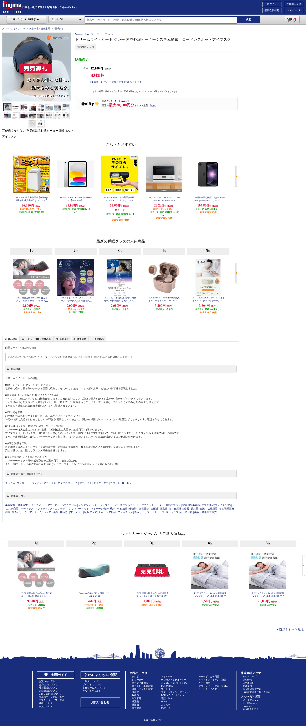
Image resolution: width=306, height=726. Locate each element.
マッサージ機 (98, 508)
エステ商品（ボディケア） (21, 508)
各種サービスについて (94, 687)
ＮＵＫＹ (127, 483)
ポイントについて (92, 684)
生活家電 (136, 698)
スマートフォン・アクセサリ (176, 692)
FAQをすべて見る (92, 690)
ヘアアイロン (52, 505)
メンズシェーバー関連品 (113, 505)
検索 (248, 19)
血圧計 (154, 508)
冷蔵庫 (135, 692)
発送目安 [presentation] (81, 339)
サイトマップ (249, 676)
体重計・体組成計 (117, 508)
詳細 (152, 105)
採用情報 (247, 679)
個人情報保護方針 (252, 689)
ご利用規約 (248, 682)
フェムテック (125, 512)
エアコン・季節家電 (142, 686)
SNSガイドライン (252, 708)
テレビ (135, 676)
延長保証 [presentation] (64, 339)
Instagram (247, 706)
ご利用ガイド (293, 4)
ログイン (272, 4)
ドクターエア (100, 483)
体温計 (163, 508)
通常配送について (48, 687)
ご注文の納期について (50, 694)
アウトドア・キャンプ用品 (212, 679)
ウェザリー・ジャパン (29, 483)
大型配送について (48, 690)
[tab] (11, 338)
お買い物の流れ (47, 681)
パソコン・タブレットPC (174, 682)
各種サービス (46, 703)
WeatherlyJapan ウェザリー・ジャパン (94, 34)
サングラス (172, 512)
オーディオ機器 (140, 682)
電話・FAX (166, 698)
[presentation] (10, 338)
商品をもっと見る (291, 629)
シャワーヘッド (80, 508)
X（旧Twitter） (250, 703)
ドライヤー (37, 505)
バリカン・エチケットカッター (146, 505)
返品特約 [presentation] (99, 339)
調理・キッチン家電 (142, 689)
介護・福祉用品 (208, 508)
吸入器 (194, 508)
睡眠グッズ (60, 28)
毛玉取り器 (186, 512)
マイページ (293, 10)
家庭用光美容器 (191, 505)
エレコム (10, 483)
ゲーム (164, 701)
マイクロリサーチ (68, 483)
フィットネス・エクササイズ (53, 508)
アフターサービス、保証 (51, 700)
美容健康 (136, 707)
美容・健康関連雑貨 (205, 512)
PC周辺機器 (167, 686)
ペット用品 (204, 682)
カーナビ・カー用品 (209, 676)
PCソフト (166, 707)
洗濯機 (135, 701)
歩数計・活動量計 (139, 508)
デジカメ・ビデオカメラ (173, 679)
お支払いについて (48, 684)
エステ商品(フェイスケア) (216, 505)
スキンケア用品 (107, 512)
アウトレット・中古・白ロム (213, 686)
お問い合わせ (100, 702)
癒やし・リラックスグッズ (149, 512)
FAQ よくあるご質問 (102, 675)
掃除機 (135, 704)
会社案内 (247, 686)
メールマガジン (251, 700)
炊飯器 (135, 695)
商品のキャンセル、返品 (51, 697)
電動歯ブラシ (173, 505)
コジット (115, 483)
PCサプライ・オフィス (172, 695)
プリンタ (165, 689)
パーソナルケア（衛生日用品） (51, 512)
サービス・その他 (208, 689)
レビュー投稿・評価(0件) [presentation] (38, 339)
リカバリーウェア (22, 512)
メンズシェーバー (88, 505)
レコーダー (137, 679)
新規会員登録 (271, 10)
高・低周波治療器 (179, 508)
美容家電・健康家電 (39, 28)
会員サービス (46, 706)
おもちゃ (165, 704)
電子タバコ (76, 512)
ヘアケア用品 (69, 505)
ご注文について (91, 681)
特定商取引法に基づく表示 (256, 692)
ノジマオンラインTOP (13, 28)
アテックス (50, 483)
